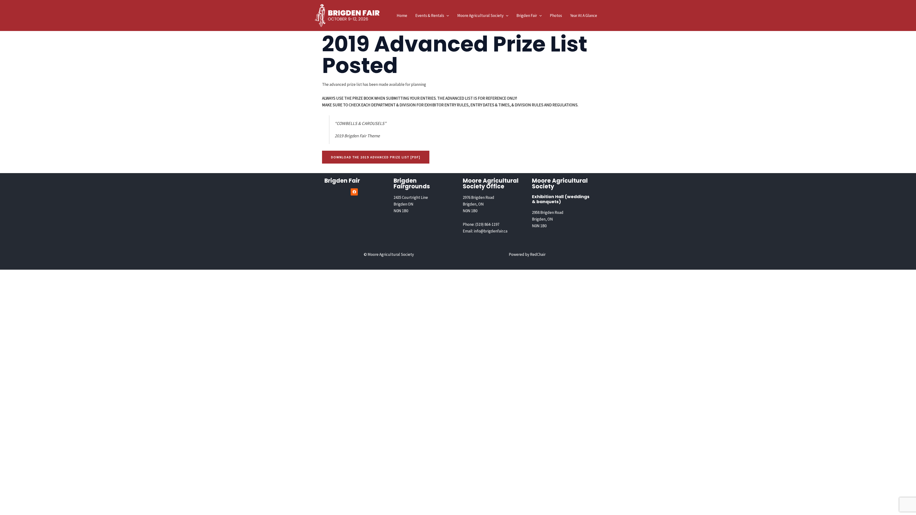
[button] (446, 15)
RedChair (538, 254)
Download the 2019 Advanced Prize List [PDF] (375, 157)
